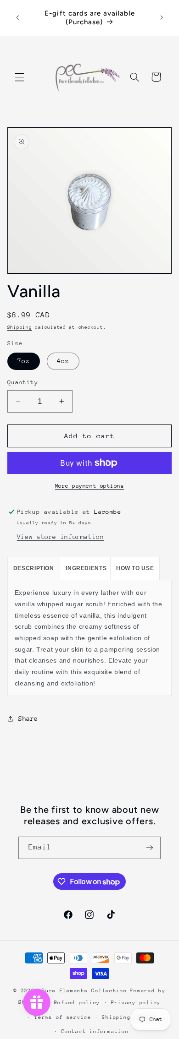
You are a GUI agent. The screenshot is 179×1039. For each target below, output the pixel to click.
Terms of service (62, 1017)
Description (33, 568)
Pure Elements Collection (84, 991)
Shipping (19, 327)
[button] (19, 76)
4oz (63, 360)
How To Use (135, 568)
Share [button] (28, 718)
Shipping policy (128, 1017)
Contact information (95, 1031)
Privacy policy (136, 1003)
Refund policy (77, 1003)
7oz (23, 360)
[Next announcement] (161, 18)
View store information (60, 536)
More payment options (89, 486)
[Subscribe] (149, 848)
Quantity (22, 382)
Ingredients (86, 568)
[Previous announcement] (17, 18)
